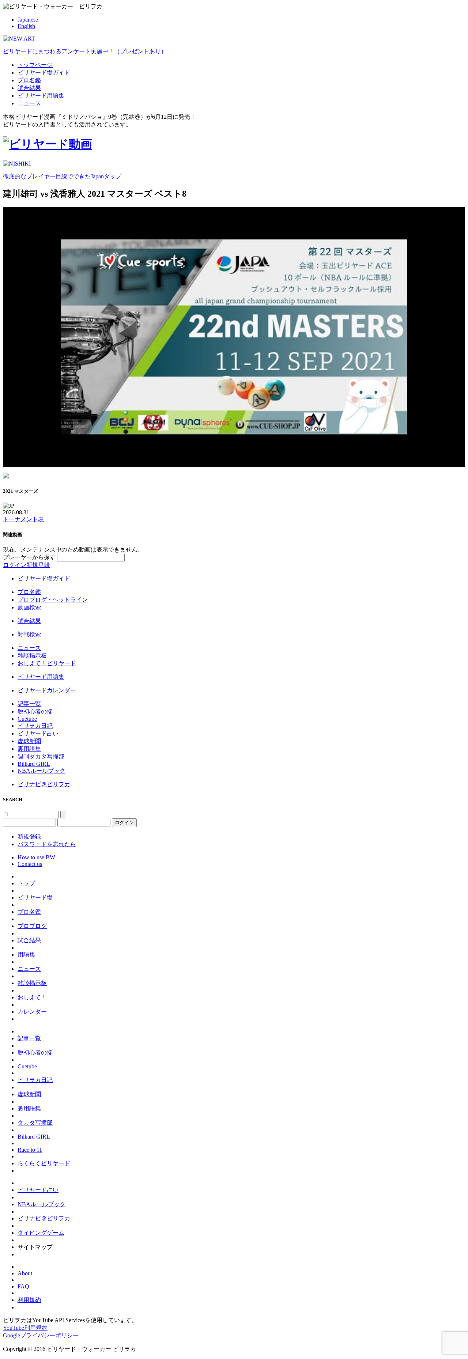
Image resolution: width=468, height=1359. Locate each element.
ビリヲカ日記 (35, 726)
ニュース (29, 103)
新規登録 (38, 565)
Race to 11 (30, 1150)
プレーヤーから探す (30, 557)
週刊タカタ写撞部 (41, 756)
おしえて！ (32, 997)
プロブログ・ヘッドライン (53, 600)
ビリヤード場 (35, 897)
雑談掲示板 (32, 655)
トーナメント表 (23, 519)
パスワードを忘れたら (47, 844)
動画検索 (29, 607)
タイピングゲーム (41, 1233)
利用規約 (29, 1300)
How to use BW (36, 857)
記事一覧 (29, 704)
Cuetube (27, 719)
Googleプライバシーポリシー (41, 1335)
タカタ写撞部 (35, 1123)
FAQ (23, 1286)
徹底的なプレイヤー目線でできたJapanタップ (62, 176)
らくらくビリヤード (44, 1163)
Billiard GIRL (34, 764)
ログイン (14, 565)
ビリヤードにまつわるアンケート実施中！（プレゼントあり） (85, 51)
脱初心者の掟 (35, 711)
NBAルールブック (41, 771)
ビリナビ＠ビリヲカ (44, 784)
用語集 (26, 954)
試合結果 (29, 88)
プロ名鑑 (29, 80)
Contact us (30, 864)
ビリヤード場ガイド (44, 72)
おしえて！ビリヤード (47, 663)
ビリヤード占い (38, 733)
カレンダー (32, 1011)
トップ (26, 883)
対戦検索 (29, 634)
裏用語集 (29, 749)
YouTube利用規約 (25, 1328)
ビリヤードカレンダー (47, 690)
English (26, 26)
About (25, 1273)
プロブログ (32, 926)
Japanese (28, 19)
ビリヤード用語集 (41, 95)
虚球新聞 (29, 741)
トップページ (35, 65)
